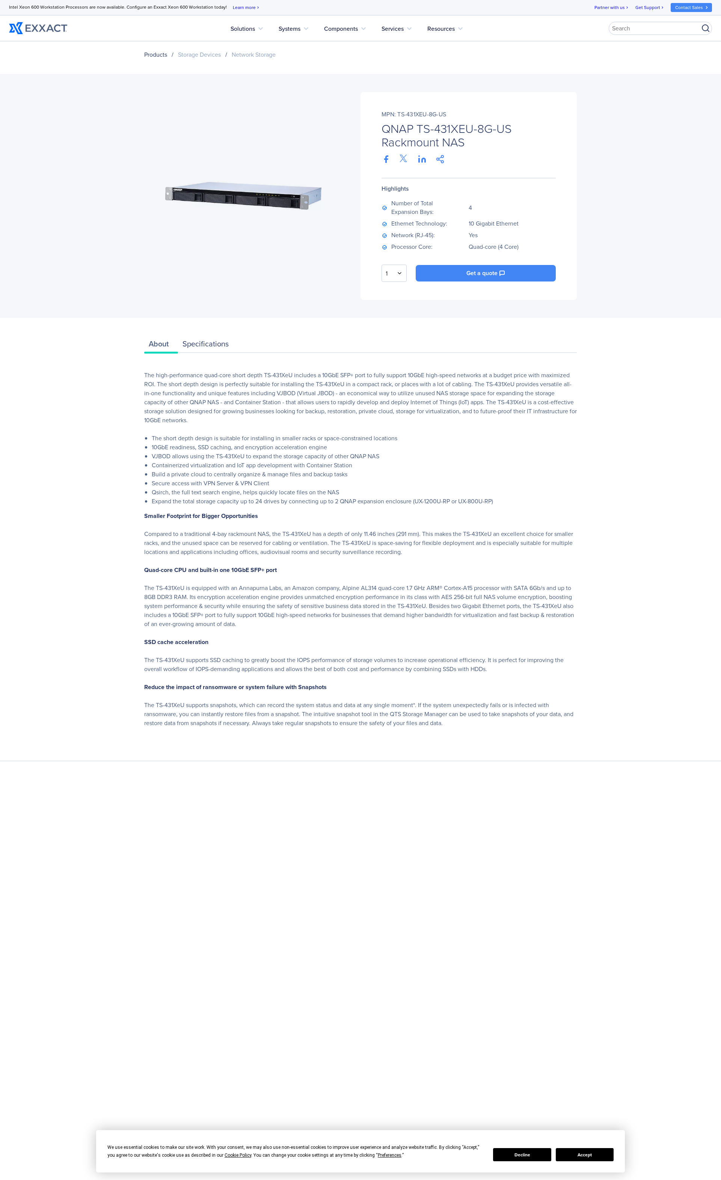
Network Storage (254, 54)
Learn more (246, 7)
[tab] (161, 345)
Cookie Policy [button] (238, 1155)
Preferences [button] (389, 1155)
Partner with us (611, 7)
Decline (522, 1154)
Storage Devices (199, 54)
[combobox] (394, 273)
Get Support (650, 7)
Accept (585, 1154)
